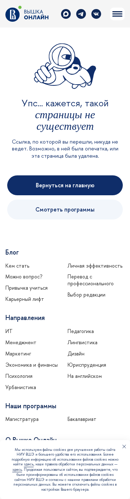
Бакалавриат (82, 419)
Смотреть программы (65, 209)
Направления (25, 318)
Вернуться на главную (65, 185)
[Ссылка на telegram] (81, 14)
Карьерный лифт (24, 299)
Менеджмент (20, 342)
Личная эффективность (95, 266)
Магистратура (22, 419)
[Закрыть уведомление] (124, 447)
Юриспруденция (87, 365)
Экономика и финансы (31, 365)
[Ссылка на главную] (26, 13)
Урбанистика (20, 387)
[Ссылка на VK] (96, 14)
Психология (18, 376)
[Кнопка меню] (117, 14)
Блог (12, 252)
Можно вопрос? (23, 276)
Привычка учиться (26, 288)
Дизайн (76, 353)
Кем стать (17, 266)
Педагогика (81, 331)
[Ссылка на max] (66, 14)
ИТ (9, 331)
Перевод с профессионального (91, 280)
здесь (29, 464)
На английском (85, 376)
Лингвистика (83, 342)
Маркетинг (18, 353)
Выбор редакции (86, 294)
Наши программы (30, 406)
